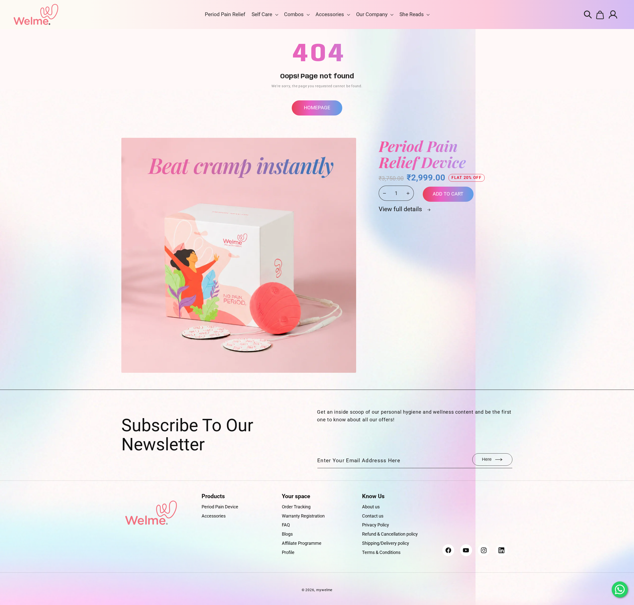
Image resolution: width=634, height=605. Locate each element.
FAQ (286, 524)
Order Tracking (296, 506)
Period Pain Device (220, 506)
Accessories (330, 14)
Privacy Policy (375, 524)
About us (371, 506)
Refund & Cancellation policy (390, 534)
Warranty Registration (303, 516)
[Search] (588, 14)
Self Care (262, 14)
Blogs (287, 534)
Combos (294, 14)
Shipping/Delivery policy (385, 543)
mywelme (324, 590)
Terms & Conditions (381, 552)
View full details (401, 209)
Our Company (372, 14)
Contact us (372, 516)
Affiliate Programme (301, 543)
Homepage (317, 108)
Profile (288, 552)
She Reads (411, 14)
